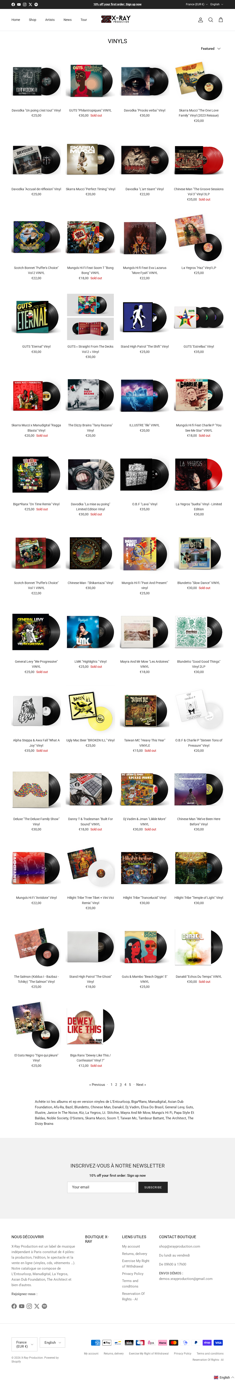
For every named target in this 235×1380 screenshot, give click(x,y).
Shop (32, 20)
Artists (50, 20)
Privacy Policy (132, 1274)
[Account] (199, 20)
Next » (141, 1085)
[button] (224, 1377)
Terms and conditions (210, 1353)
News (68, 20)
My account (131, 1246)
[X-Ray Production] (117, 20)
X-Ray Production (32, 1357)
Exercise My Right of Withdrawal (149, 1353)
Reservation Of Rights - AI (208, 1359)
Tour (84, 20)
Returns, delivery (134, 1254)
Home (15, 20)
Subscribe (153, 1187)
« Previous (97, 1085)
